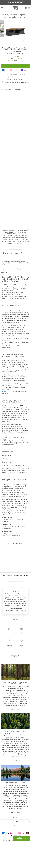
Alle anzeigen (16, 580)
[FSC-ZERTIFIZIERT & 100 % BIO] (15, 773)
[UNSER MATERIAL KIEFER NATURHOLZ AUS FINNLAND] (15, 672)
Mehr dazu (15, 709)
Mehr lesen (15, 248)
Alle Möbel (12, 14)
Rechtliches (15, 821)
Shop (15, 817)
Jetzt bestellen (21, 838)
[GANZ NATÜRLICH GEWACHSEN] (15, 721)
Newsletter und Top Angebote (15, 830)
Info (15, 825)
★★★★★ (9, 61)
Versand (20, 58)
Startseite (5, 14)
